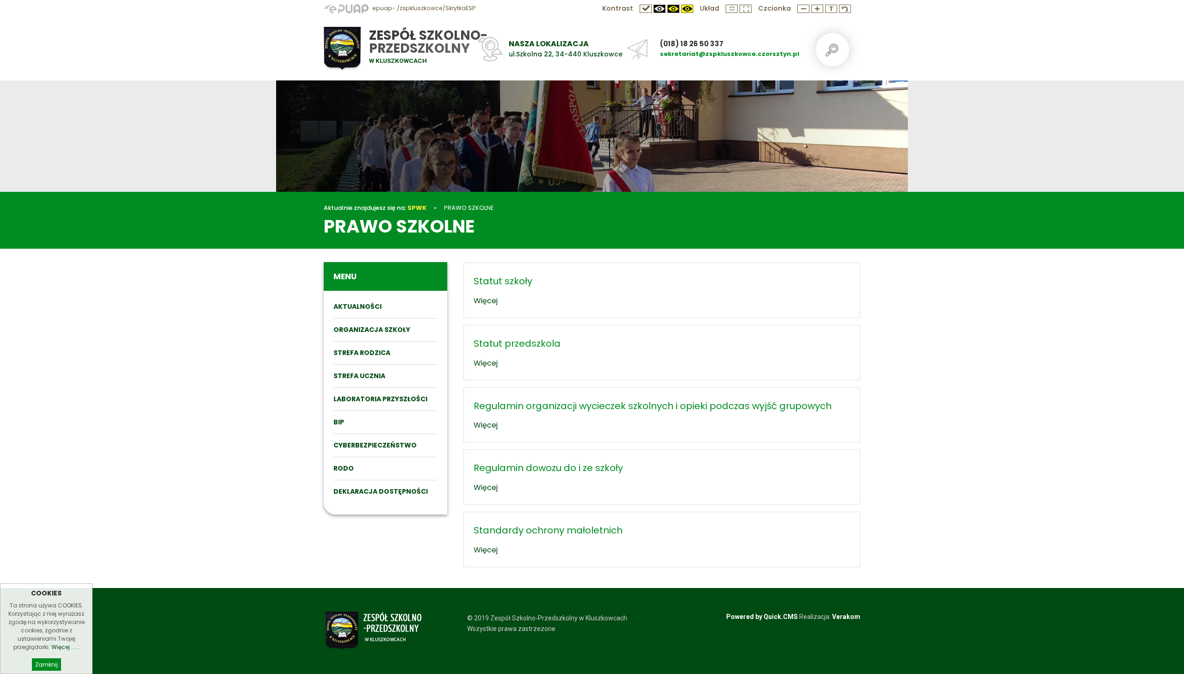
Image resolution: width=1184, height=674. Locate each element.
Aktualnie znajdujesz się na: (375, 207)
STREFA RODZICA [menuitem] (361, 352)
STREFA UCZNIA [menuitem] (359, 375)
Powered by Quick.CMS (762, 616)
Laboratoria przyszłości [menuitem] (380, 399)
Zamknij (46, 664)
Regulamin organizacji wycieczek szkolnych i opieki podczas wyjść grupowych (653, 405)
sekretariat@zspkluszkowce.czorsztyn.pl (729, 53)
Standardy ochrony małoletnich (548, 530)
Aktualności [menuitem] (357, 306)
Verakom (846, 616)
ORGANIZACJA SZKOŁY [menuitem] (371, 329)
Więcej (486, 300)
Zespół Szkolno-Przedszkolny (428, 41)
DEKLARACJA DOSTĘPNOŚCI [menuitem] (380, 491)
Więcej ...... (65, 647)
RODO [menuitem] (343, 468)
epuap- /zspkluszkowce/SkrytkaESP (423, 8)
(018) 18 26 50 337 (691, 44)
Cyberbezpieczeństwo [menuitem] (375, 445)
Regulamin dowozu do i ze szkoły (548, 467)
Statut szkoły (503, 281)
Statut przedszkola (517, 343)
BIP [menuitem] (338, 422)
